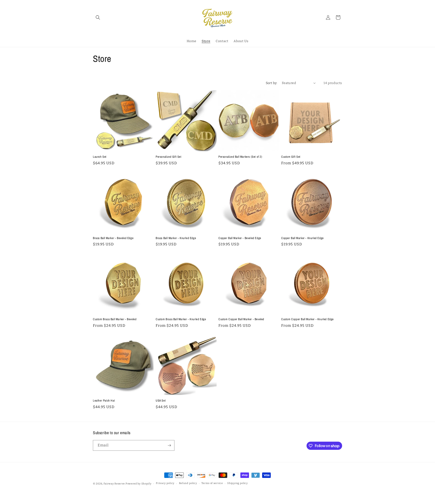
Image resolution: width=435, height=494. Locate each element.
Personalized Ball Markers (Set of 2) (240, 157)
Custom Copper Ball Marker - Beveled (241, 319)
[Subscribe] (169, 445)
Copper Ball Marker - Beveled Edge (239, 238)
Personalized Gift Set (168, 157)
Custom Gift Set (290, 157)
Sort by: (271, 83)
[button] (98, 17)
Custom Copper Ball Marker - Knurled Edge (307, 319)
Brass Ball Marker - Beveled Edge (113, 238)
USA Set (161, 400)
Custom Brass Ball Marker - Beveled (114, 319)
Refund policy (188, 483)
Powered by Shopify (139, 483)
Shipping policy (237, 483)
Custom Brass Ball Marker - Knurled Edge (181, 319)
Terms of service (212, 483)
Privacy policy (165, 483)
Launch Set (99, 157)
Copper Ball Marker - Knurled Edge (302, 238)
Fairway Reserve (114, 483)
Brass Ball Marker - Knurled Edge (176, 238)
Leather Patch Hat (104, 400)
